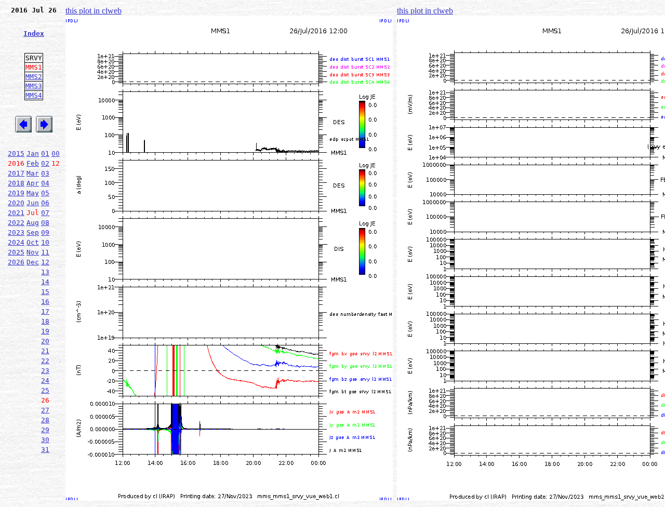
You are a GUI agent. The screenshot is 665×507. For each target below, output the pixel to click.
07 (45, 213)
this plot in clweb (93, 10)
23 (45, 371)
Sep (32, 232)
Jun (32, 203)
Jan (32, 153)
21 (45, 351)
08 (45, 222)
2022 (16, 222)
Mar (32, 173)
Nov (32, 252)
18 (45, 321)
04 (45, 183)
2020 (16, 203)
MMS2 (33, 77)
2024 (16, 242)
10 (45, 242)
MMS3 (33, 86)
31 (45, 449)
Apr (32, 183)
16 (45, 301)
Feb (32, 163)
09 (45, 232)
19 (45, 331)
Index (33, 33)
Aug (32, 222)
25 (45, 390)
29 (45, 430)
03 (45, 173)
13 (45, 272)
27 (45, 410)
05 (45, 193)
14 (45, 282)
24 (45, 380)
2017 (16, 173)
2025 (16, 252)
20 (45, 341)
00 (55, 153)
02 (45, 163)
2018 (16, 183)
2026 (16, 262)
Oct (32, 242)
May (32, 193)
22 (45, 361)
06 (45, 203)
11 (45, 252)
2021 (16, 213)
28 (45, 420)
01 (45, 153)
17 (45, 311)
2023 (16, 232)
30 (45, 440)
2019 (16, 193)
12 (45, 262)
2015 (16, 153)
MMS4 (33, 95)
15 (45, 292)
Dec (32, 262)
